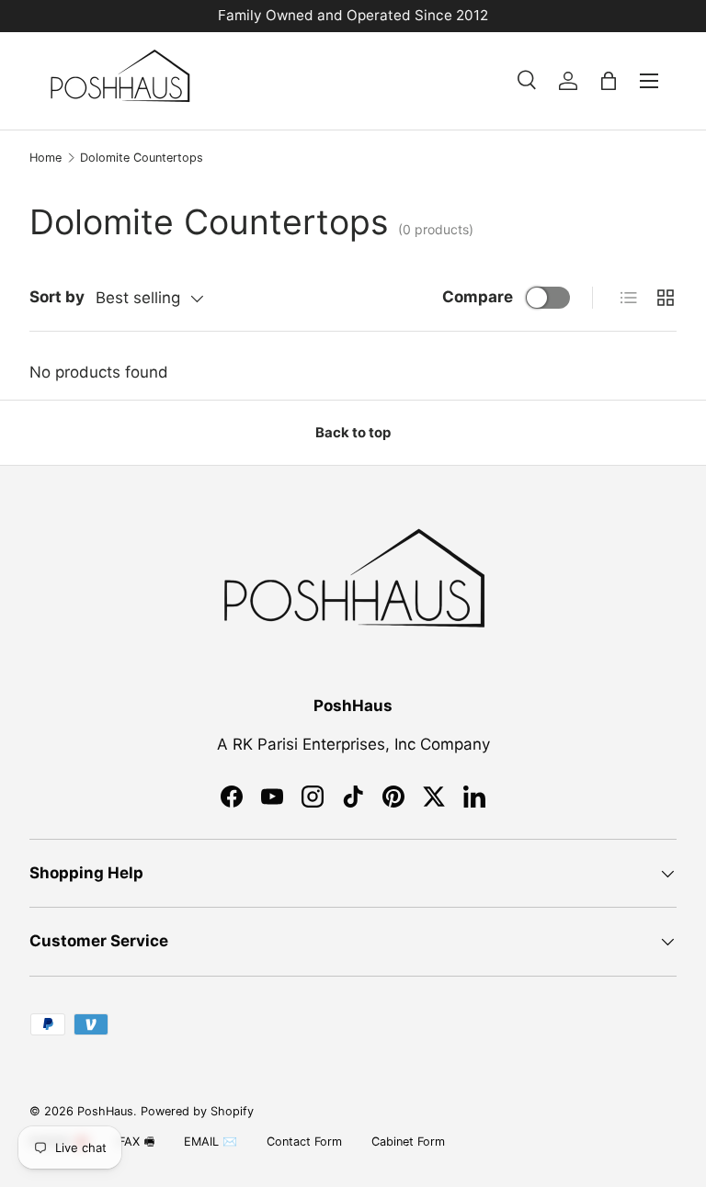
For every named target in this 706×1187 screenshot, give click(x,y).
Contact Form (304, 1141)
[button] (608, 81)
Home (45, 157)
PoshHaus (105, 1111)
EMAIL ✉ (210, 1141)
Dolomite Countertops (141, 157)
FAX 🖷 (136, 1141)
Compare (477, 297)
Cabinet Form (408, 1141)
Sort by (57, 297)
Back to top (353, 432)
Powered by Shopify (197, 1111)
